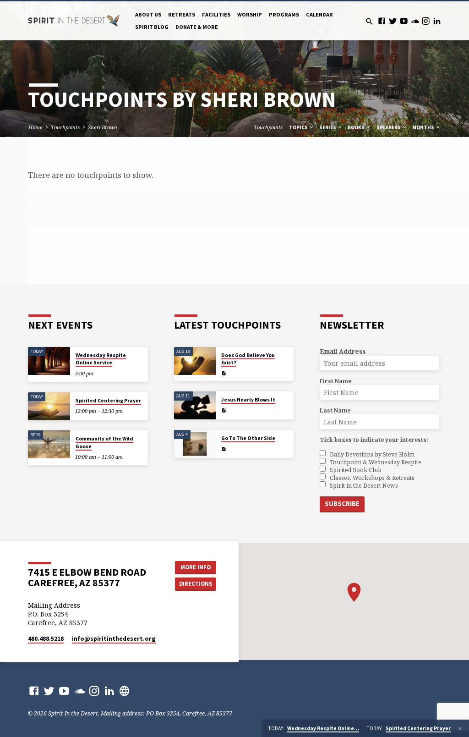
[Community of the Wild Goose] (49, 444)
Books (356, 127)
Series (328, 127)
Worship (249, 14)
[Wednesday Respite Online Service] (49, 361)
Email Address (342, 351)
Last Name (335, 410)
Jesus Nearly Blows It (248, 399)
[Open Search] (369, 21)
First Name (335, 381)
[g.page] (125, 690)
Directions (195, 583)
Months (423, 127)
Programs (284, 14)
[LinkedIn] (436, 21)
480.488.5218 (46, 639)
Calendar (319, 14)
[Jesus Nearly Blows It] (195, 405)
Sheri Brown (102, 127)
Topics (299, 127)
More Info (195, 567)
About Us (148, 14)
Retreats (181, 14)
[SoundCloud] (414, 21)
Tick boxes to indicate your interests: (374, 440)
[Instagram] (425, 21)
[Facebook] (381, 21)
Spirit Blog (152, 26)
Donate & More (196, 26)
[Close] (460, 728)
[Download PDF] (223, 373)
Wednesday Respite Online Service (101, 359)
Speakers (389, 127)
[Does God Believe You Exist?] (195, 361)
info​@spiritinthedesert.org (114, 639)
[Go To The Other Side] (195, 444)
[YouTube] (403, 21)
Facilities (216, 14)
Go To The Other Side (248, 438)
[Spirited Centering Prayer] (49, 406)
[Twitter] (392, 21)
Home (35, 127)
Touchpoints (65, 127)
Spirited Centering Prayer (108, 400)
